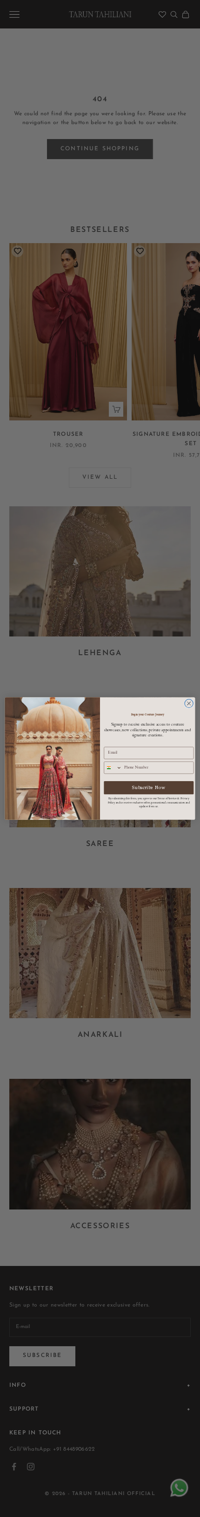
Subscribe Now (148, 787)
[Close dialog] (189, 703)
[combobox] (113, 768)
